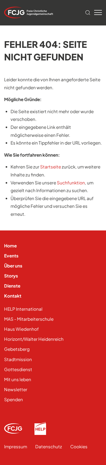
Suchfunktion (71, 182)
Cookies (78, 446)
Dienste (12, 286)
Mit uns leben (17, 379)
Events (11, 255)
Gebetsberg (17, 349)
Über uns (13, 266)
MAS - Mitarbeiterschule (29, 319)
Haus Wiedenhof (21, 329)
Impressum (15, 446)
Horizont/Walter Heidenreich (34, 339)
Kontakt (12, 296)
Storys (11, 276)
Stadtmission (18, 359)
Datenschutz (48, 446)
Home (10, 245)
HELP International (23, 309)
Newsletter (15, 389)
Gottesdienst (18, 369)
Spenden (13, 399)
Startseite (50, 166)
